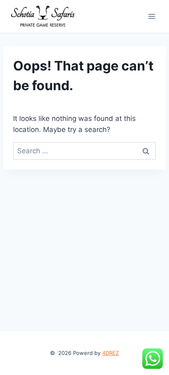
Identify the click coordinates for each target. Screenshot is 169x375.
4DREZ (110, 353)
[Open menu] (151, 16)
